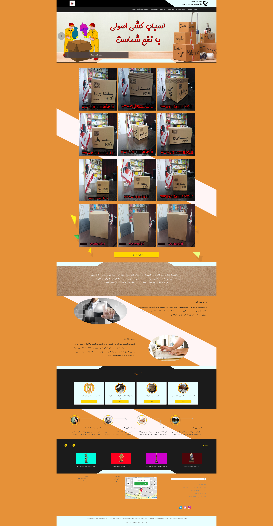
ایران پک (117, 476)
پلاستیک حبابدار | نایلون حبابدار (140, 9)
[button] (141, 490)
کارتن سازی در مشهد (114, 479)
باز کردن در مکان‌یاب (141, 483)
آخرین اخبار (136, 373)
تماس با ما (86, 481)
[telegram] (180, 507)
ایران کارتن (117, 482)
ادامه (183, 401)
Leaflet (153, 497)
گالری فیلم (162, 9)
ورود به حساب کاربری (83, 478)
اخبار (195, 9)
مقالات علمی (154, 9)
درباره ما (190, 9)
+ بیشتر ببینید (136, 254)
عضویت (87, 476)
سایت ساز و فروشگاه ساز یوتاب (136, 522)
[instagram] (189, 507)
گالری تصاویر (170, 9)
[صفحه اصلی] (74, 3)
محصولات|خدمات (180, 9)
